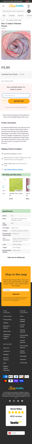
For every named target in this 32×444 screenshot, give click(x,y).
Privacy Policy (15, 300)
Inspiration (23, 356)
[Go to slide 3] (18, 61)
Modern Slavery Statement (6, 368)
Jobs (4, 363)
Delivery (5, 323)
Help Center (7, 331)
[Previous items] (3, 187)
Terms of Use (7, 316)
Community (23, 363)
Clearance (23, 359)
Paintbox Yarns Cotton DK (16, 194)
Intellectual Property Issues (6, 336)
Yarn (3, 15)
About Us (6, 348)
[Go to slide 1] (13, 61)
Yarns (21, 316)
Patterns (12, 15)
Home (3, 20)
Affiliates (6, 354)
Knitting (20, 15)
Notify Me (19, 101)
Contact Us (6, 351)
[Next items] (29, 187)
